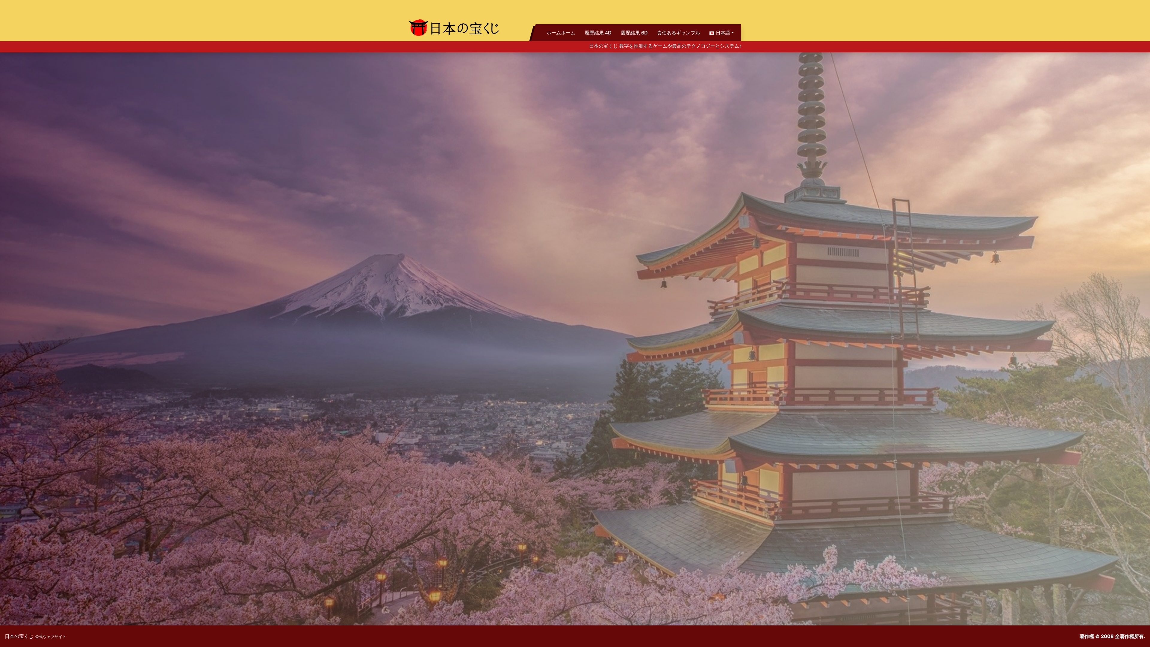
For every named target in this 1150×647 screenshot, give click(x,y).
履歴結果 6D (634, 33)
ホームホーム (561, 33)
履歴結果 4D (598, 33)
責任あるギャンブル (678, 33)
